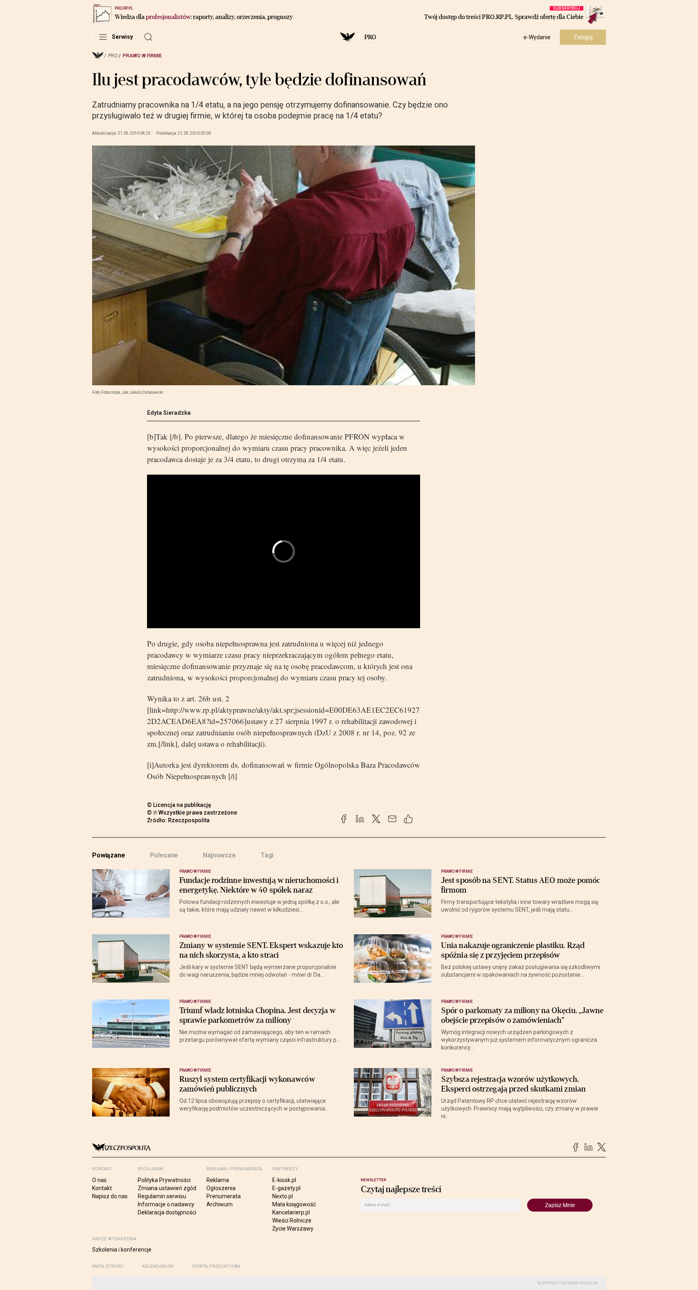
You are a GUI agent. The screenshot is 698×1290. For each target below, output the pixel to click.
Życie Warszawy (292, 1228)
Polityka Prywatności (164, 1180)
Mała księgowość (294, 1204)
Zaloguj (583, 37)
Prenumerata (223, 1196)
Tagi (267, 855)
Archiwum (219, 1204)
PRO (370, 37)
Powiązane (108, 855)
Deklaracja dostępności (167, 1212)
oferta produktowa (216, 1266)
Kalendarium (157, 1266)
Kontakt (102, 1188)
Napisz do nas (110, 1196)
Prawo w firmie (142, 56)
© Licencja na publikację (179, 805)
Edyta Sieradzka (169, 413)
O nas (99, 1180)
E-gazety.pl (286, 1188)
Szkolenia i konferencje (121, 1249)
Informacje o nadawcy (166, 1204)
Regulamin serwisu (162, 1196)
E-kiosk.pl (284, 1180)
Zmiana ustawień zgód (167, 1188)
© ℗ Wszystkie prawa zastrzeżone (192, 812)
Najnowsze (219, 855)
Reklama (217, 1180)
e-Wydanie (537, 37)
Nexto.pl (282, 1196)
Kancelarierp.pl (291, 1212)
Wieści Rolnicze (291, 1220)
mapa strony (108, 1266)
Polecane (164, 855)
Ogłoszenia (220, 1188)
